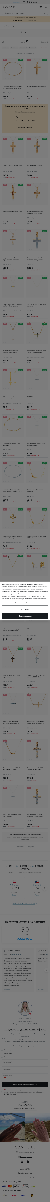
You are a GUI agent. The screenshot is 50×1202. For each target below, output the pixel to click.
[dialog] (25, 601)
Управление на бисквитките (25, 603)
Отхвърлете (25, 609)
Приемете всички (25, 616)
